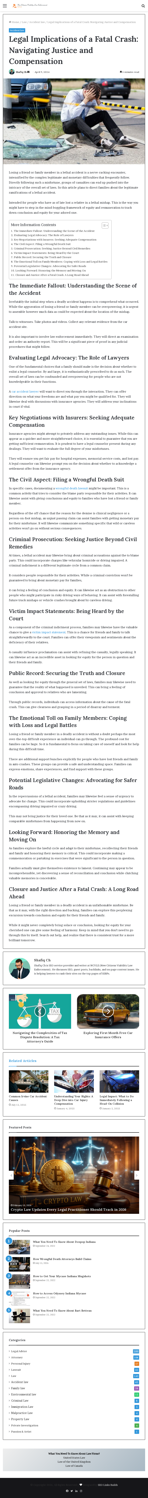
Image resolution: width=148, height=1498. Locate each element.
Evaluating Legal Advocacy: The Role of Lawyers (44, 235)
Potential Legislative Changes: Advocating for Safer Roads (50, 266)
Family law (18, 1388)
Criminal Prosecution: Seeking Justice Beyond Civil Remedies (52, 248)
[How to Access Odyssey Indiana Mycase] (19, 1298)
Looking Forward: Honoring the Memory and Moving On (50, 270)
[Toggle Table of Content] (103, 225)
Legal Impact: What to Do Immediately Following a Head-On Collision (117, 1100)
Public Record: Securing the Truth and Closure (42, 257)
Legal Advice (19, 1351)
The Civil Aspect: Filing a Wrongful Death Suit (42, 244)
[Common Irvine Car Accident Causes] (28, 1081)
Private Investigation (24, 1425)
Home (15, 22)
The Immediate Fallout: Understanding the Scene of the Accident (54, 230)
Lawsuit (16, 1369)
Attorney (17, 1357)
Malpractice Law (22, 1413)
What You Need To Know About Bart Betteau (62, 1310)
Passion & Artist (21, 1431)
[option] (74, 1175)
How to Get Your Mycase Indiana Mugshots (62, 1276)
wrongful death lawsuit (72, 488)
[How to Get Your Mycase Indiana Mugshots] (19, 1281)
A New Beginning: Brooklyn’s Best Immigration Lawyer (58, 1209)
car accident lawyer (25, 391)
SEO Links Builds (108, 1484)
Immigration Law (22, 1407)
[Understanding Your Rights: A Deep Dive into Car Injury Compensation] (74, 1081)
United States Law (74, 1457)
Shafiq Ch (21, 72)
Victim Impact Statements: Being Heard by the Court (46, 252)
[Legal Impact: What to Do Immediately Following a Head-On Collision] (119, 1081)
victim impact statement (49, 632)
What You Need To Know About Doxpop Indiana (64, 1242)
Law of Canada (74, 1465)
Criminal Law (20, 1400)
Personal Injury (20, 1363)
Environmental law (23, 1394)
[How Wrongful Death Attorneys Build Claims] (19, 1264)
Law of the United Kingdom (74, 1461)
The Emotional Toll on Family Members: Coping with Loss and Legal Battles (61, 261)
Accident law (37, 22)
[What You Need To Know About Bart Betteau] (19, 1316)
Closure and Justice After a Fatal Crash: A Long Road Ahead (52, 274)
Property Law (20, 1419)
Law (24, 22)
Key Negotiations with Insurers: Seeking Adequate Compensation (55, 239)
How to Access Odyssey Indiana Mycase (59, 1293)
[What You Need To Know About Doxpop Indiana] (19, 1247)
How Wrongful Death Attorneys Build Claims (62, 1259)
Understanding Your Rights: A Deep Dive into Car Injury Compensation (73, 1100)
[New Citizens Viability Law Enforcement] (30, 6)
